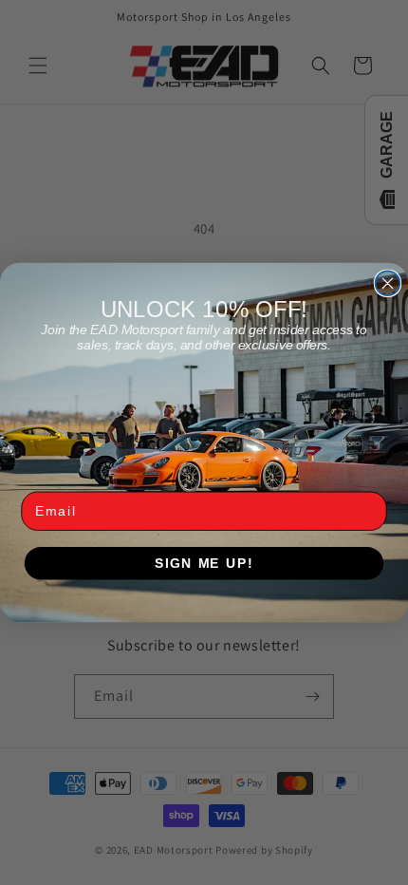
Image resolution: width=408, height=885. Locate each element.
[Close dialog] (388, 283)
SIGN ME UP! (204, 563)
